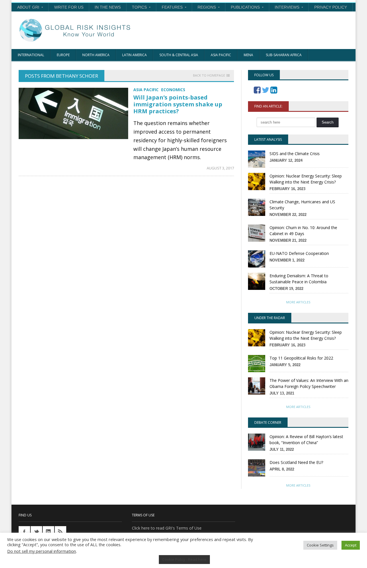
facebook (24, 532)
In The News (108, 7)
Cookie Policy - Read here (184, 559)
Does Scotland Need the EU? (296, 462)
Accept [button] (350, 545)
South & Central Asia (178, 54)
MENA (248, 54)
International (31, 54)
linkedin (48, 532)
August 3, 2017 (220, 168)
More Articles (298, 302)
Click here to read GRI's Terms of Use (167, 528)
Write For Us (68, 7)
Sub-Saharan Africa (284, 54)
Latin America (134, 54)
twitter (36, 532)
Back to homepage (209, 75)
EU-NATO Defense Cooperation (299, 253)
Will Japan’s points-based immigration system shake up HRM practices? (177, 104)
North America (96, 54)
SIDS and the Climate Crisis (295, 153)
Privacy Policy (330, 7)
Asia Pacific (221, 54)
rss (60, 532)
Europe (63, 54)
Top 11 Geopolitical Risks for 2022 (301, 358)
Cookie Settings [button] (320, 545)
